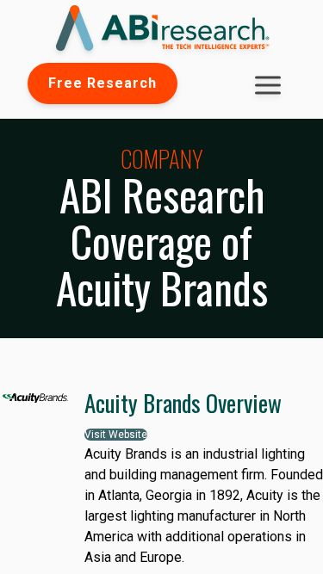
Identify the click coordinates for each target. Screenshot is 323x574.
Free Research (102, 83)
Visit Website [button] (115, 435)
